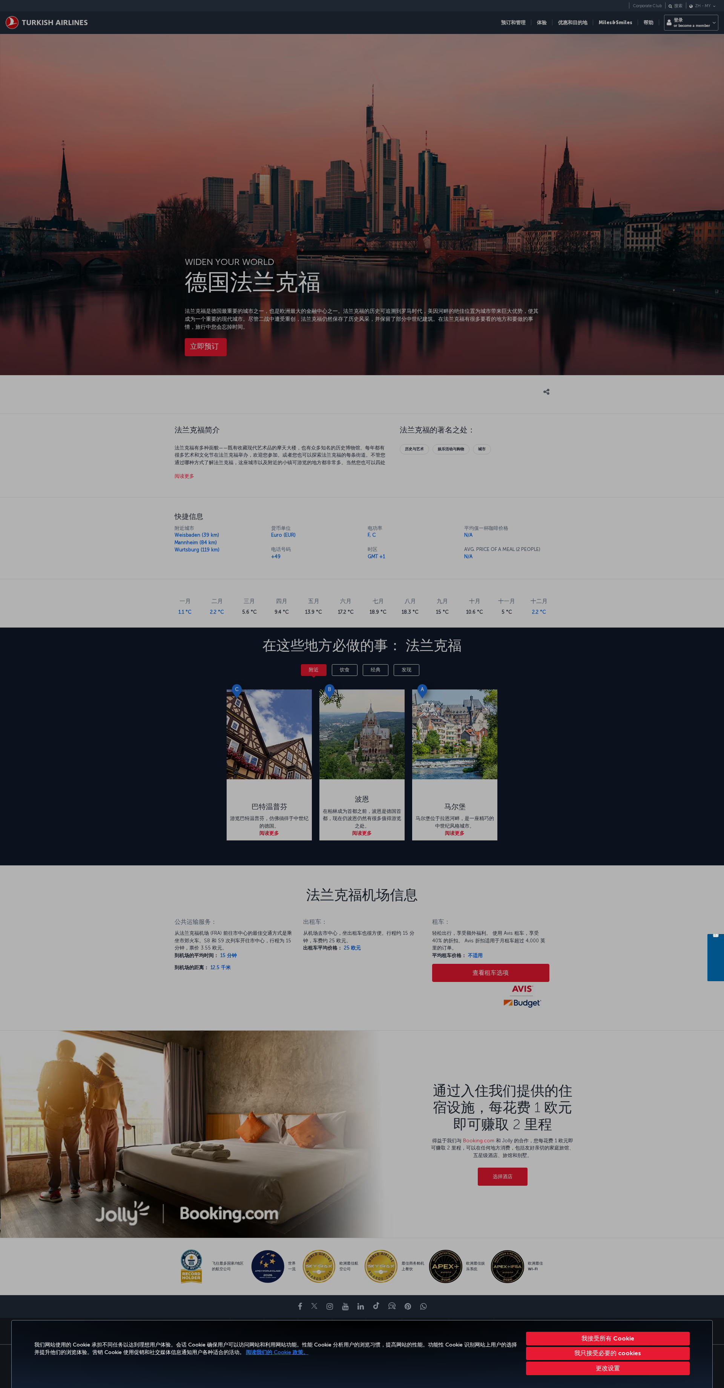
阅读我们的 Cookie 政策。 (277, 1352)
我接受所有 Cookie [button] (607, 1338)
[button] (608, 1368)
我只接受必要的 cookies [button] (607, 1353)
